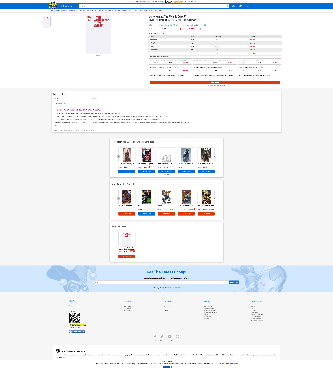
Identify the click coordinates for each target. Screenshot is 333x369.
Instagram (166, 306)
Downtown (126, 304)
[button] (68, 6)
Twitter (165, 308)
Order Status (207, 304)
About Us (72, 301)
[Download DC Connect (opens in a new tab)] (80, 331)
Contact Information (74, 303)
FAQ (252, 308)
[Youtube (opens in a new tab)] (170, 337)
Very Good (154, 49)
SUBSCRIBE (234, 282)
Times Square (127, 308)
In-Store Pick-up (255, 304)
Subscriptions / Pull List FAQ (211, 312)
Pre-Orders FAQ (208, 316)
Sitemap (253, 306)
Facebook (166, 304)
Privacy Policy (254, 312)
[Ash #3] (166, 197)
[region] (118, 156)
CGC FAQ (253, 310)
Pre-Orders (206, 318)
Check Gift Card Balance (210, 310)
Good (153, 53)
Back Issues (175, 288)
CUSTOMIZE (158, 367)
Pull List (206, 314)
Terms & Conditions (256, 316)
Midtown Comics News (75, 308)
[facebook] (155, 337)
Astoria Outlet (127, 310)
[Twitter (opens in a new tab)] (162, 337)
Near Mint (154, 39)
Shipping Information (256, 318)
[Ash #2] (146, 197)
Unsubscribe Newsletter (257, 314)
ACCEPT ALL (167, 367)
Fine (152, 46)
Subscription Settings (209, 308)
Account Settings (208, 306)
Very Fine (154, 43)
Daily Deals (164, 288)
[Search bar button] (227, 6)
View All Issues (98, 55)
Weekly (156, 288)
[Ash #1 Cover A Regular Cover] (126, 197)
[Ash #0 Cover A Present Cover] (206, 197)
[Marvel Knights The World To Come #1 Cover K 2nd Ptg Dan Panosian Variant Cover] (146, 154)
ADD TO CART (127, 171)
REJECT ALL (175, 367)
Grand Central (127, 306)
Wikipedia (71, 306)
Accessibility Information (257, 320)
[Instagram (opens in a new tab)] (177, 337)
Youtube (166, 310)
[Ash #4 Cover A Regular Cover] (186, 197)
